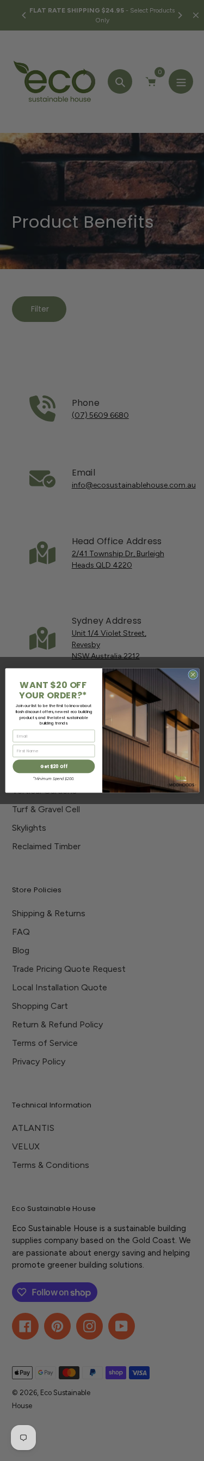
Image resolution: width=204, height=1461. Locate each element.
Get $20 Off (53, 766)
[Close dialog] (192, 674)
